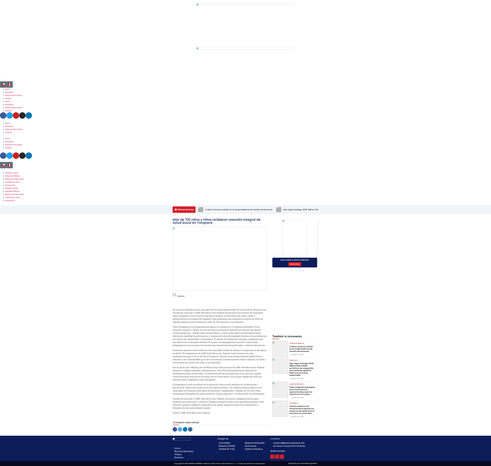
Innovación (10, 185)
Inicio (7, 123)
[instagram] (190, 429)
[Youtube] (16, 155)
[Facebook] (3, 155)
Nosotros (9, 126)
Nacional (293, 360)
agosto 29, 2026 (297, 378)
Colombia (293, 403)
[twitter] (180, 429)
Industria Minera (12, 176)
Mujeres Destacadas (14, 179)
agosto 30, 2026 (297, 354)
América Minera (296, 384)
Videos (8, 132)
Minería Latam (11, 173)
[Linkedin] (29, 155)
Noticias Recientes (13, 129)
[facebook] (175, 429)
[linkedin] (185, 429)
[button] (245, 135)
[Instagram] (22, 155)
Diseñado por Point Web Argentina (302, 463)
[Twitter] (9, 155)
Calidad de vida (12, 182)
